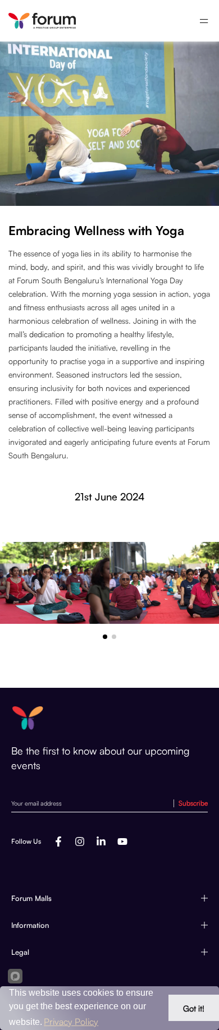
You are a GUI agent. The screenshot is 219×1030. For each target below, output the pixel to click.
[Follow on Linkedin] (101, 841)
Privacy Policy (71, 1021)
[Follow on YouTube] (122, 841)
